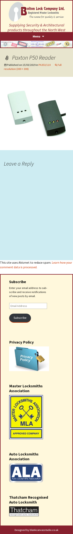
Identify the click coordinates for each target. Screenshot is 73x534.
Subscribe (20, 318)
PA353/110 (45, 65)
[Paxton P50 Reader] (36, 113)
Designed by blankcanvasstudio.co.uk (36, 530)
